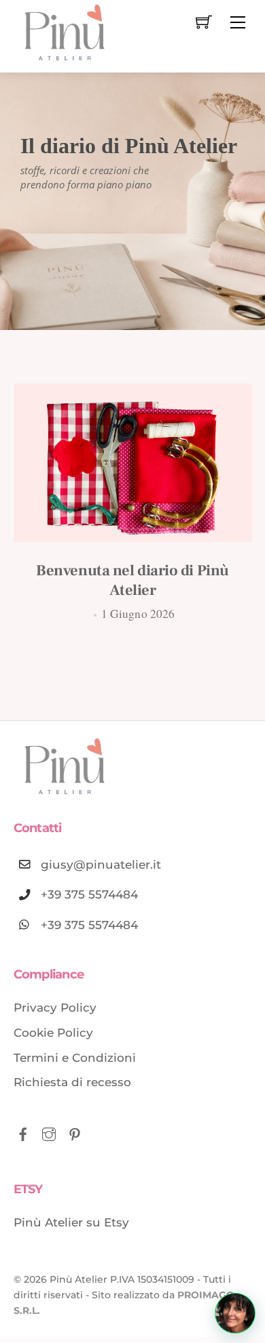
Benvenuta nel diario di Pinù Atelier (132, 580)
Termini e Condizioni (75, 1058)
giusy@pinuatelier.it (101, 864)
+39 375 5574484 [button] (89, 924)
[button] (235, 1313)
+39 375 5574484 (89, 894)
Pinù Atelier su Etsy (71, 1222)
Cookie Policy (53, 1032)
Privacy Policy (55, 1007)
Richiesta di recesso (72, 1082)
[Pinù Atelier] (65, 35)
